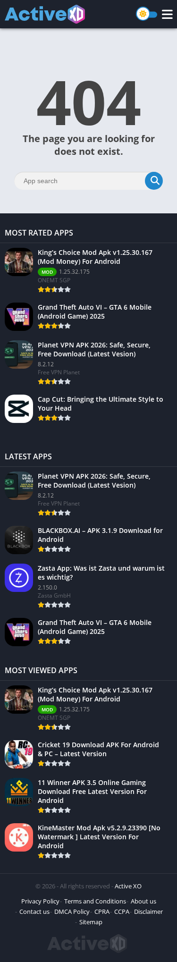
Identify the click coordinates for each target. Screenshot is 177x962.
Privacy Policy (40, 901)
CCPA (121, 911)
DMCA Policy (72, 911)
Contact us (34, 911)
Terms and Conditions (95, 901)
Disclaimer (148, 911)
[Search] (154, 181)
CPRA (102, 911)
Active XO (128, 886)
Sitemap (90, 922)
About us (143, 901)
